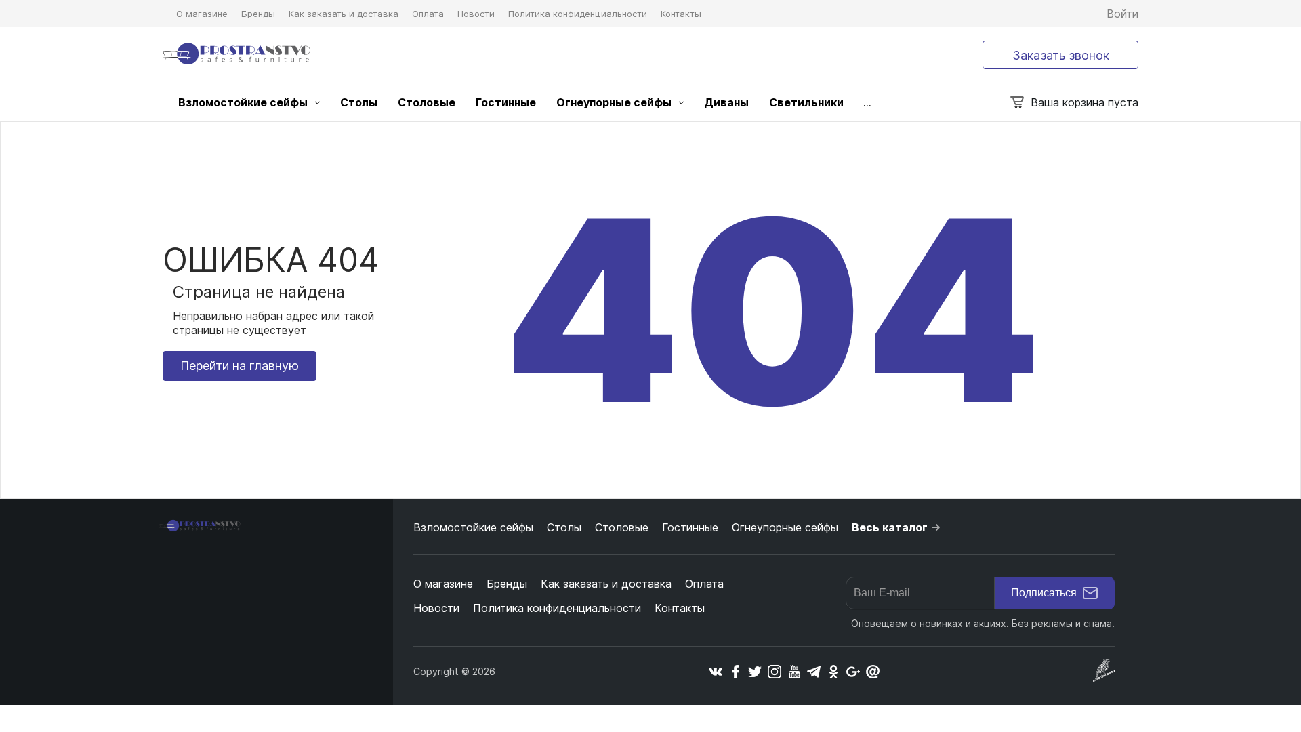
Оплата (428, 13)
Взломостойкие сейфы (243, 102)
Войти (1122, 13)
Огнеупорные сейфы (614, 102)
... (867, 103)
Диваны (726, 102)
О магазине (202, 13)
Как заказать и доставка (343, 13)
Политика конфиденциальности (577, 13)
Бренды (258, 13)
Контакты (681, 13)
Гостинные (506, 102)
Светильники (806, 102)
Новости (476, 13)
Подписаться (1044, 592)
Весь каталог (890, 527)
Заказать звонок (1060, 55)
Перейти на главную (239, 366)
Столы (358, 102)
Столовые (426, 102)
